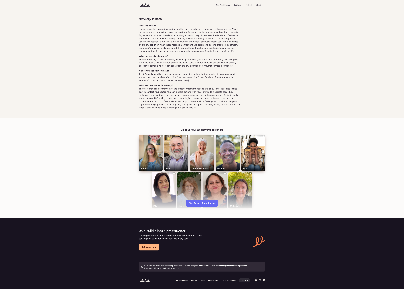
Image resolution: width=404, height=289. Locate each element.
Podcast (249, 5)
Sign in (243, 280)
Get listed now (148, 247)
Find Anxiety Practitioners (202, 203)
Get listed (237, 5)
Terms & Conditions (229, 280)
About (258, 5)
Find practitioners (181, 280)
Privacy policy (213, 280)
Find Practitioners (223, 5)
